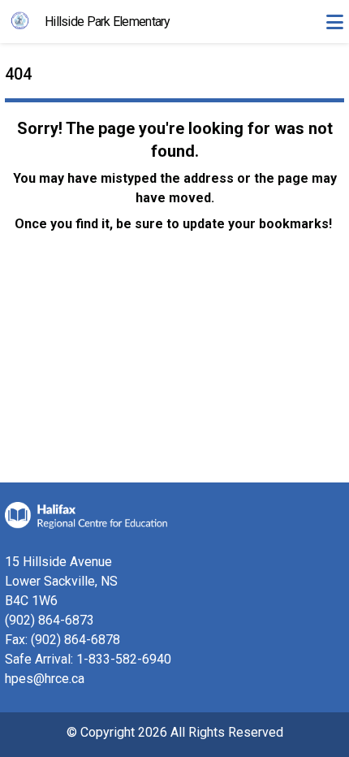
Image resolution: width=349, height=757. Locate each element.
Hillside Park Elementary (107, 21)
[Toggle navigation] (334, 22)
